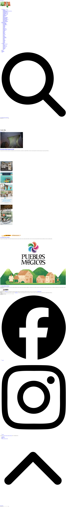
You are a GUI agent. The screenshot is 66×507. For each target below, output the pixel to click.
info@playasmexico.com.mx (5, 438)
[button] (4, 117)
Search (1, 118)
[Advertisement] (33, 124)
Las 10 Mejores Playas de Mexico (5, 237)
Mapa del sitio (3, 437)
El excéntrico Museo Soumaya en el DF (7, 149)
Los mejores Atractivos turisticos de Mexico (7, 435)
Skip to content (2, 0)
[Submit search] (8, 118)
